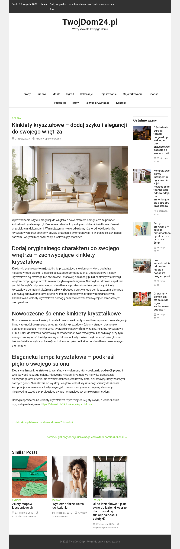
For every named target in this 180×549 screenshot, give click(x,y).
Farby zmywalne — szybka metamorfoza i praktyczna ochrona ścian (162, 233)
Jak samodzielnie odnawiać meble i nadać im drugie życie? (162, 268)
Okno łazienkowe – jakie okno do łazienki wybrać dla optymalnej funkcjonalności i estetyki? (110, 511)
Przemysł (60, 102)
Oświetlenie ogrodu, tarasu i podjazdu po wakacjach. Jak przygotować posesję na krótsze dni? (162, 140)
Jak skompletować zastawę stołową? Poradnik (42, 422)
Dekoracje (86, 94)
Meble (56, 94)
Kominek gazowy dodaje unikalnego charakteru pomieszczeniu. (87, 437)
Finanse (153, 94)
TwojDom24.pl (90, 22)
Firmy (75, 102)
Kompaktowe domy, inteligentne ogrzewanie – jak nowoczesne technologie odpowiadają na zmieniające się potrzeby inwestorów (162, 188)
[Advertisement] (90, 63)
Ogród (70, 94)
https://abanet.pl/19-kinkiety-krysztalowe (66, 404)
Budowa (42, 94)
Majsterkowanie (133, 94)
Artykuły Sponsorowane (48, 138)
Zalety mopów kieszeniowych (22, 505)
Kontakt (121, 102)
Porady (26, 94)
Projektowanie (108, 94)
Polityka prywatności (97, 102)
